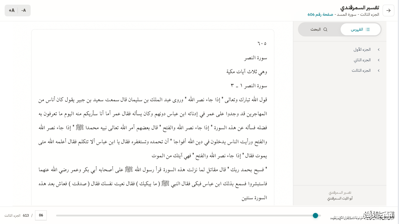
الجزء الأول (362, 49)
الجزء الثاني (362, 60)
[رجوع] (388, 10)
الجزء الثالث (361, 70)
